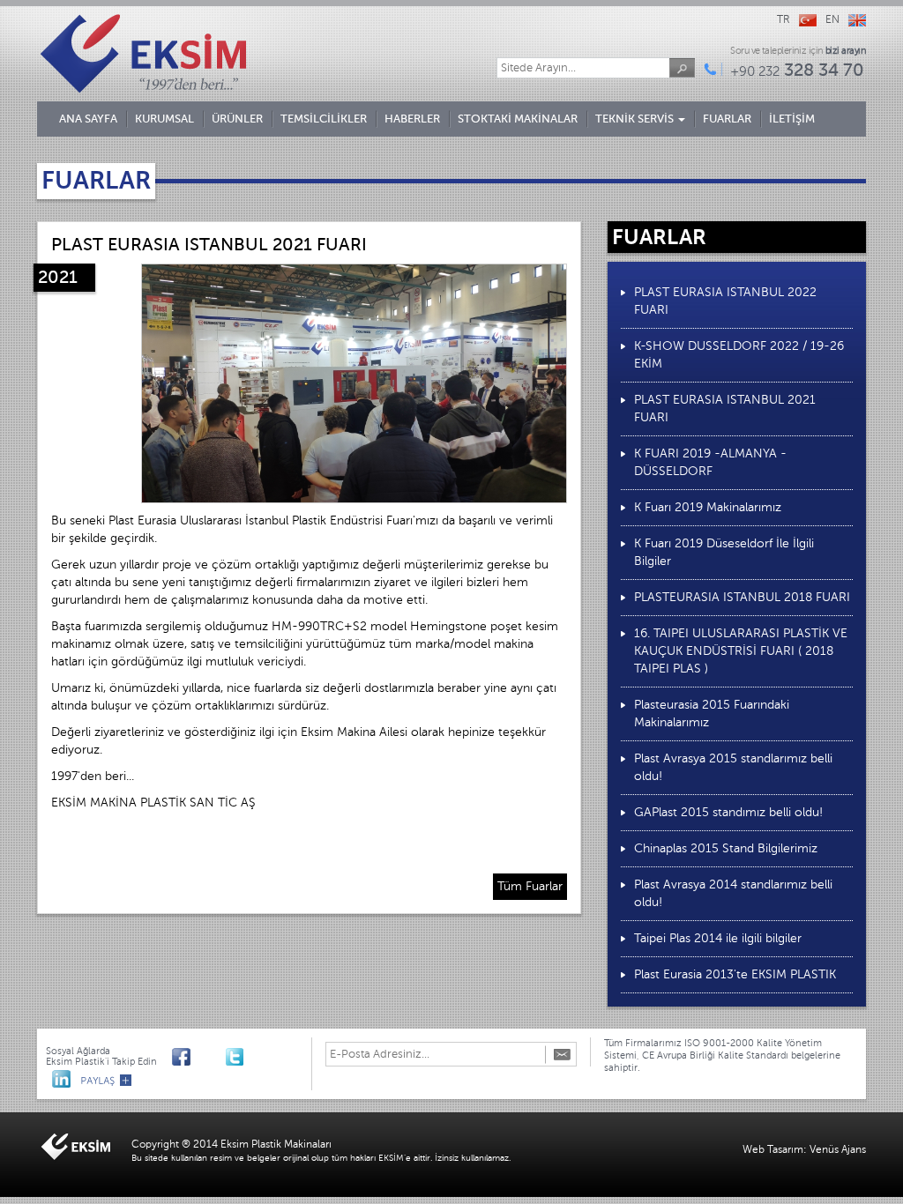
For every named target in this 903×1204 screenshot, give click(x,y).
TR (783, 19)
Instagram (261, 1055)
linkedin (61, 1077)
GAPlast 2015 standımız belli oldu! (728, 812)
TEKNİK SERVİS (635, 118)
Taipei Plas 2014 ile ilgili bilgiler (718, 938)
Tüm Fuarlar (530, 886)
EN (832, 19)
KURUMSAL (164, 118)
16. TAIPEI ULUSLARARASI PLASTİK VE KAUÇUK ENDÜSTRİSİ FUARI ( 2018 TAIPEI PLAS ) (740, 651)
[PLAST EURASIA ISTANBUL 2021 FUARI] (353, 383)
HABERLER (412, 118)
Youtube (208, 1055)
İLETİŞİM (792, 118)
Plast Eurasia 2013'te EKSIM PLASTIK (735, 974)
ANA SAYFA (88, 118)
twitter (234, 1055)
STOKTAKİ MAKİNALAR (518, 118)
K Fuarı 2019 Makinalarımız (707, 507)
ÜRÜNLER (237, 118)
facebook (181, 1055)
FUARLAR (727, 118)
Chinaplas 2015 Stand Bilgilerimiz (725, 848)
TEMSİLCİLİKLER (323, 118)
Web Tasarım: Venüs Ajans (804, 1149)
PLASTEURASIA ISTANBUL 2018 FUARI (742, 597)
